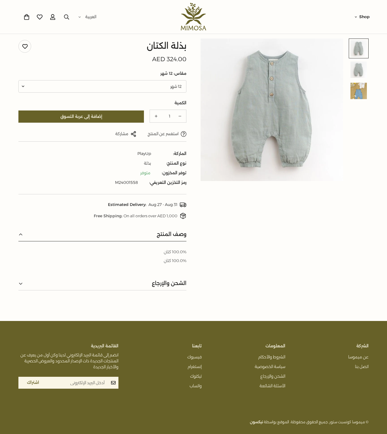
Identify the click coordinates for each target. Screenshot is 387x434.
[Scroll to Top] (11, 403)
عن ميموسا (358, 356)
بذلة (147, 163)
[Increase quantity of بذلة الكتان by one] (156, 116)
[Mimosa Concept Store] (193, 17)
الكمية (180, 102)
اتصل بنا (362, 366)
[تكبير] (212, 50)
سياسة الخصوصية (270, 366)
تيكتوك (196, 376)
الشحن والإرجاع (272, 376)
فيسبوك (194, 356)
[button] (26, 17)
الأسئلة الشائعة (272, 385)
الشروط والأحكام (271, 356)
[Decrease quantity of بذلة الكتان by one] (180, 116)
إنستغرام (195, 366)
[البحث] (66, 17)
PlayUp (144, 153)
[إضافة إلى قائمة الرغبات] (24, 46)
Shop (364, 16)
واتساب (196, 385)
